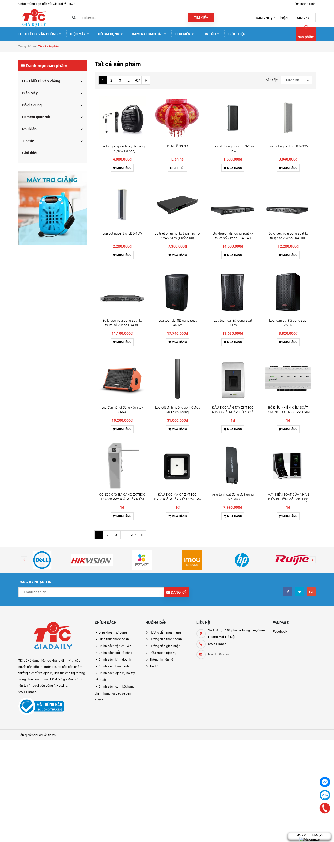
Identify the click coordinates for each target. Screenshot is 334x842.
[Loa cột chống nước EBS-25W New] (233, 118)
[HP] (242, 560)
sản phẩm (306, 37)
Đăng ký (303, 18)
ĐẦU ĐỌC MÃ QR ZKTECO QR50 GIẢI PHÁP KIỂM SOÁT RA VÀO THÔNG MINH (177, 499)
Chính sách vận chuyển (115, 646)
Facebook (280, 632)
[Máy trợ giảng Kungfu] (52, 208)
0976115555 (217, 644)
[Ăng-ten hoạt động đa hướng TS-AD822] (233, 466)
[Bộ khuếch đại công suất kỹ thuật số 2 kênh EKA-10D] (288, 205)
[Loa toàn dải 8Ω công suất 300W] (233, 292)
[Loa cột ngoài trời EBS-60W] (288, 118)
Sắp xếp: (272, 80)
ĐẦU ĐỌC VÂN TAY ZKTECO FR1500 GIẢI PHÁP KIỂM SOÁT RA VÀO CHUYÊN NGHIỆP (232, 412)
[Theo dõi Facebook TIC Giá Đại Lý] (287, 591)
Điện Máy (78, 34)
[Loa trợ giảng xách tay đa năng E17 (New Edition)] (122, 118)
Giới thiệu (237, 34)
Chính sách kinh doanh (115, 659)
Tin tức (210, 34)
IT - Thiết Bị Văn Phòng (38, 34)
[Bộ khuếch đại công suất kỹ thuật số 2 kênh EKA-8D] (122, 292)
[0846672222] (325, 808)
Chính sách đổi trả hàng (116, 653)
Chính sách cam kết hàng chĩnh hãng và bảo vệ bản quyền (115, 693)
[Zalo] (325, 795)
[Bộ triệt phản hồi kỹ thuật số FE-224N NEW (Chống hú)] (177, 205)
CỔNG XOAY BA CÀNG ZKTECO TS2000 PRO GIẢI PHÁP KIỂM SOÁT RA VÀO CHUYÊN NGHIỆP (122, 499)
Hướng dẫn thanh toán (166, 639)
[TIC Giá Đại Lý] (52, 636)
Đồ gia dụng (109, 34)
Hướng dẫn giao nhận (165, 646)
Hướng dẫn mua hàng (165, 632)
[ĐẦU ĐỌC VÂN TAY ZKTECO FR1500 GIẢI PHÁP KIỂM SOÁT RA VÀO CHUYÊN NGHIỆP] (233, 379)
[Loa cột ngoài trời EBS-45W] (122, 205)
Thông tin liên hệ (161, 659)
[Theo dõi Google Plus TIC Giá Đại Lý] (311, 591)
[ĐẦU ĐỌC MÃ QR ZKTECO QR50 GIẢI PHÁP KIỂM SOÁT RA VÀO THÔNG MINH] (177, 466)
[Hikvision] (92, 560)
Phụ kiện (183, 34)
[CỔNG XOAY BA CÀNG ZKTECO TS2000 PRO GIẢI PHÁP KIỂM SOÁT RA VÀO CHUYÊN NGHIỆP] (122, 466)
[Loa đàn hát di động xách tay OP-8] (122, 379)
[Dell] (42, 560)
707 (137, 80)
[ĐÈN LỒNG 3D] (177, 118)
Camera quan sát (148, 34)
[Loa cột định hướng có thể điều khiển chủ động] (177, 379)
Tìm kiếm (201, 18)
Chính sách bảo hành (114, 666)
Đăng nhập (265, 18)
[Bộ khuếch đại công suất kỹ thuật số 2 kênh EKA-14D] (233, 205)
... (128, 80)
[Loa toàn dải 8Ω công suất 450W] (177, 292)
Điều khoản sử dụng (113, 632)
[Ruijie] (292, 560)
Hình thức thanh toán (114, 639)
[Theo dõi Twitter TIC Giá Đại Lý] (299, 591)
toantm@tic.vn (218, 654)
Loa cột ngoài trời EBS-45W (122, 233)
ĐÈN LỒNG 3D (177, 146)
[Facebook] (325, 782)
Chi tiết (179, 168)
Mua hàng (124, 168)
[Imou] (192, 560)
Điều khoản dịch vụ (163, 653)
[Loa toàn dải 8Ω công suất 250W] (288, 292)
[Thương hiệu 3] (142, 560)
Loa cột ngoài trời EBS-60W (288, 146)
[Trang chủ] (34, 17)
